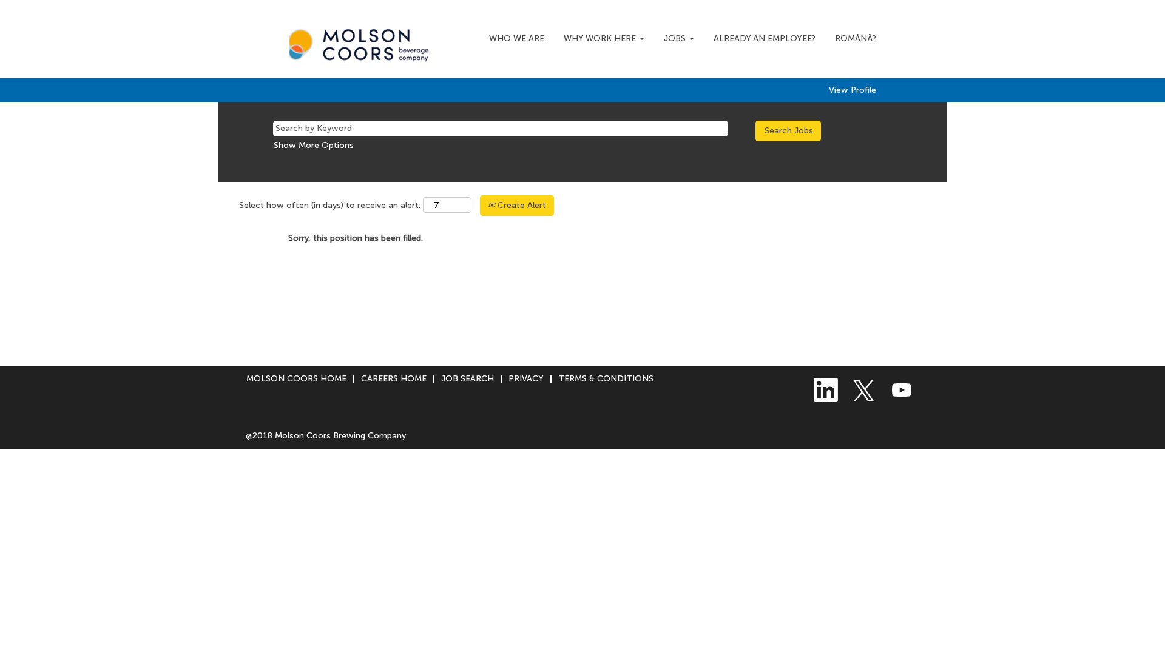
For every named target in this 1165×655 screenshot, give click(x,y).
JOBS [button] (676, 38)
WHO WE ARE (516, 38)
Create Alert (520, 205)
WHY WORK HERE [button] (601, 38)
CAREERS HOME (394, 379)
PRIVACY (526, 379)
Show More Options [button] (314, 145)
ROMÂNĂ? (855, 38)
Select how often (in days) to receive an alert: (329, 205)
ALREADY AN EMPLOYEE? (765, 38)
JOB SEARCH (467, 379)
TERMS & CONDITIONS (605, 379)
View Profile (852, 90)
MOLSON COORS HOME (296, 379)
